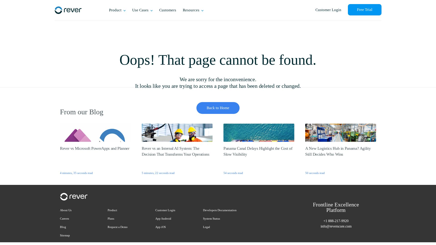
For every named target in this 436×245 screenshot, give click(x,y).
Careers (64, 218)
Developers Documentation (220, 210)
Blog (63, 227)
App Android (163, 218)
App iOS (160, 227)
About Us (66, 210)
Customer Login (328, 10)
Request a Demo (118, 227)
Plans (111, 218)
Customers (167, 10)
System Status (211, 218)
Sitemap (65, 235)
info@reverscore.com (336, 226)
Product (112, 210)
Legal (206, 227)
